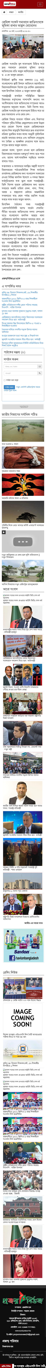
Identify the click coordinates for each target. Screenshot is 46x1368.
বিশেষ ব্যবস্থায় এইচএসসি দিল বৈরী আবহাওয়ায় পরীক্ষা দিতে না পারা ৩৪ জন (22, 1035)
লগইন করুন (9, 387)
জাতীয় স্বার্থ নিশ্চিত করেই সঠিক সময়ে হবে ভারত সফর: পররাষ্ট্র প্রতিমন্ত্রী (22, 807)
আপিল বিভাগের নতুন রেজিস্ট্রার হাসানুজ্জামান (20, 584)
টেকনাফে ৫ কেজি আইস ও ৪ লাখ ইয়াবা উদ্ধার (22, 1000)
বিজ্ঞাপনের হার (7, 1346)
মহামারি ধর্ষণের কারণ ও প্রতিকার (15, 498)
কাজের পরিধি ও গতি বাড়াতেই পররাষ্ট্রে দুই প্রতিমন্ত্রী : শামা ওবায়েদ (20, 868)
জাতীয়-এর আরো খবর (34, 923)
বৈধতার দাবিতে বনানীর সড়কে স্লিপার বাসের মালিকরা (19, 330)
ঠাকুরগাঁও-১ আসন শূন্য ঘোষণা (15, 890)
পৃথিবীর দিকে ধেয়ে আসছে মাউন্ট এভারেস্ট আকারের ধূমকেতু (23, 526)
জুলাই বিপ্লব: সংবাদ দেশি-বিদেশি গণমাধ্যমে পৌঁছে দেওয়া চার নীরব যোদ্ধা (20, 688)
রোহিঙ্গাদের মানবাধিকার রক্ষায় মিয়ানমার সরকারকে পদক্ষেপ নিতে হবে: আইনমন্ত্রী (22, 318)
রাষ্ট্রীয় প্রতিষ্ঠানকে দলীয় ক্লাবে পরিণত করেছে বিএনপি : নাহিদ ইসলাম (19, 306)
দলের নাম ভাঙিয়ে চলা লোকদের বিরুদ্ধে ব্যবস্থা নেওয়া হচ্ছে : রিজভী (21, 1192)
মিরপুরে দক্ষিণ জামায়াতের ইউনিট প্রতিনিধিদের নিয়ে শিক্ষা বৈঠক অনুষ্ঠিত (22, 344)
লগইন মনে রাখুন (12, 380)
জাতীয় (20, 12)
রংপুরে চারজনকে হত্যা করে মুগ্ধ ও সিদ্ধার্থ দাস (20, 335)
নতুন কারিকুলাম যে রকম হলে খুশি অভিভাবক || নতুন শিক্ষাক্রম (21, 556)
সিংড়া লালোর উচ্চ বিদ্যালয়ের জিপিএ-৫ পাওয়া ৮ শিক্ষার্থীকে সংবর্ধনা (21, 324)
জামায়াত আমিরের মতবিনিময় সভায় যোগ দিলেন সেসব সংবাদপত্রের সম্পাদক (22, 1221)
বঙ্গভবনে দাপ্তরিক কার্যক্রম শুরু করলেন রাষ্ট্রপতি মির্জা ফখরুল (22, 717)
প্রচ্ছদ (11, 12)
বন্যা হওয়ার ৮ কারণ (10, 444)
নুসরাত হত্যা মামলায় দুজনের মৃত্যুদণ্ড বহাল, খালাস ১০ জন (22, 312)
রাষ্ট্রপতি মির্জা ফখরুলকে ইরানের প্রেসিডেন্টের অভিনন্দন (21, 918)
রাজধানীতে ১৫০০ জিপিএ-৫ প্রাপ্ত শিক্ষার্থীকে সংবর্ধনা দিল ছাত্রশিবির (19, 300)
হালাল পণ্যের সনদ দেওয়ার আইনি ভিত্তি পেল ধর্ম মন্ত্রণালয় (22, 601)
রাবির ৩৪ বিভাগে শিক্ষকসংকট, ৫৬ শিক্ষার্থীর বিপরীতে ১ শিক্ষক (20, 293)
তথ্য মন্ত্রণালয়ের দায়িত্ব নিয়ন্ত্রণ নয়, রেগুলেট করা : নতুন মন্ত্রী (22, 748)
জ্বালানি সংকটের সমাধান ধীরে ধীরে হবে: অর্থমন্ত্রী (21, 339)
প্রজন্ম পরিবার (10, 1341)
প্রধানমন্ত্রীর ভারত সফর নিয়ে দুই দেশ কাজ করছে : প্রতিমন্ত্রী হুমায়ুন (22, 631)
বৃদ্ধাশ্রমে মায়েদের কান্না (11, 471)
